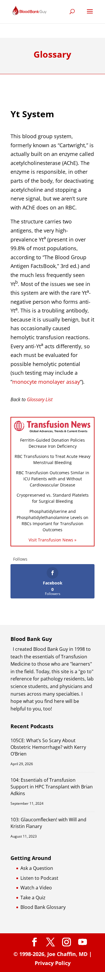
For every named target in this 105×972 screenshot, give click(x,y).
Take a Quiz (33, 897)
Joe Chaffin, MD (67, 953)
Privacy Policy (53, 962)
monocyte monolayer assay (46, 381)
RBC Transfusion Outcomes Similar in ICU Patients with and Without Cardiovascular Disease (52, 479)
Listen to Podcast (39, 878)
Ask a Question (36, 868)
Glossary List (39, 399)
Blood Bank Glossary (43, 907)
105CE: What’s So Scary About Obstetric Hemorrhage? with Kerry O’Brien (48, 747)
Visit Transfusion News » (52, 540)
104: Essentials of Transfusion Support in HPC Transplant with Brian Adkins (51, 787)
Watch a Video (36, 887)
